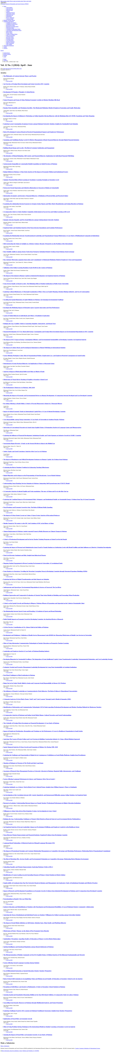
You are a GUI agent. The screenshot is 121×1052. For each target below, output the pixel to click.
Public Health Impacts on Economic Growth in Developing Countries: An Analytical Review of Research (33, 619)
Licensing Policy (10, 39)
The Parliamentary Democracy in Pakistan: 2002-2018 (19, 387)
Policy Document (10, 43)
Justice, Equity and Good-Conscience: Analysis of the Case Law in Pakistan (25, 451)
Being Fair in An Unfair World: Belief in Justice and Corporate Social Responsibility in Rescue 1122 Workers (34, 683)
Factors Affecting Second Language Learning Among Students (21, 963)
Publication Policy (10, 27)
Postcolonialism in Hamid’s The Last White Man (17, 899)
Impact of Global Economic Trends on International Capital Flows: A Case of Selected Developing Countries (34, 411)
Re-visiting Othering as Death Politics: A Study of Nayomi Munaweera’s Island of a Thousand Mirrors (32, 403)
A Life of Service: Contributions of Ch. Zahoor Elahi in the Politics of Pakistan (25, 627)
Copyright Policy (10, 40)
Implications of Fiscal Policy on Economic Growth (17, 1018)
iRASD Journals (7, 54)
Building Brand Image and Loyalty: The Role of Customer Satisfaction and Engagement (28, 148)
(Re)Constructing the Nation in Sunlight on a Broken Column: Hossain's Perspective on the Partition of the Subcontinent (38, 243)
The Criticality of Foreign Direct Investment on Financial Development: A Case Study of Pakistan (31, 723)
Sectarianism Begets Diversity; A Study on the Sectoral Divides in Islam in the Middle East (29, 443)
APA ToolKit (9, 44)
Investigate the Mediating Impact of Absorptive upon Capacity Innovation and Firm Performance (31, 307)
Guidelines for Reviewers (11, 24)
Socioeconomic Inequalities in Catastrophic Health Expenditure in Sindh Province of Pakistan (30, 164)
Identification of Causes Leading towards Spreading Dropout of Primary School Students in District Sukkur (34, 875)
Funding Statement (10, 41)
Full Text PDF (9, 81)
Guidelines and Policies (8, 21)
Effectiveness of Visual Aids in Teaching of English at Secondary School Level (25, 379)
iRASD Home (6, 53)
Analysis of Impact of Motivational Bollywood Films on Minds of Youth (23, 371)
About (4, 6)
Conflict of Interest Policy (12, 34)
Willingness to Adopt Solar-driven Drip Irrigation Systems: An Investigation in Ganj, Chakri (29, 811)
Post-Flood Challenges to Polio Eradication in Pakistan (19, 675)
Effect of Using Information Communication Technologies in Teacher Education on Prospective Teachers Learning (36, 643)
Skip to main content (5, 1)
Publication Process (10, 12)
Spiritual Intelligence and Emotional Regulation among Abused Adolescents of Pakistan (28, 947)
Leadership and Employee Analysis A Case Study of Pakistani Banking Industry (26, 651)
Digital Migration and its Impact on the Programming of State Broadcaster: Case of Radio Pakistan (32, 475)
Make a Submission (5, 1046)
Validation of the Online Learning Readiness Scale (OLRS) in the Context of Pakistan (27, 267)
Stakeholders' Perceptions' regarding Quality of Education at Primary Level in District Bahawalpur (32, 939)
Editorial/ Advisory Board (9, 20)
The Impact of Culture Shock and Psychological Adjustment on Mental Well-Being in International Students (34, 347)
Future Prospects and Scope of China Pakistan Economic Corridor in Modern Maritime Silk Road (31, 100)
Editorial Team (9, 10)
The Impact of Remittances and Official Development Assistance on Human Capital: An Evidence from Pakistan (35, 459)
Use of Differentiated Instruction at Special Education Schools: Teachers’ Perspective (27, 971)
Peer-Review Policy (10, 25)
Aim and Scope (9, 8)
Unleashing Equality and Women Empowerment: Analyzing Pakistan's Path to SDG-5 (28, 867)
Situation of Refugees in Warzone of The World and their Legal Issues (23, 763)
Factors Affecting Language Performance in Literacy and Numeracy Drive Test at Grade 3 (29, 779)
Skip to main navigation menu (16, 1)
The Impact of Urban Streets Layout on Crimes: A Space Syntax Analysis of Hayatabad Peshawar (31, 515)
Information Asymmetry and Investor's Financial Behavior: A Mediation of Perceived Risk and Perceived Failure (35, 196)
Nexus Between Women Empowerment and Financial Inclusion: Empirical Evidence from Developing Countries (35, 835)
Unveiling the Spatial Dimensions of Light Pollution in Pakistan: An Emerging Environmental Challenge (33, 299)
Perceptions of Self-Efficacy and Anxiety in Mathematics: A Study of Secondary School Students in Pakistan (34, 987)
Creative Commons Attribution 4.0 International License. (87, 1048)
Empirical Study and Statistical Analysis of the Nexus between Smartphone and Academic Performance (32, 227)
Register (5, 55)
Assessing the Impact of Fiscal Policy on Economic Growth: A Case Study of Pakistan (27, 1034)
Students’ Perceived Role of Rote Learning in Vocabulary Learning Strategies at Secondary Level (31, 180)
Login (4, 56)
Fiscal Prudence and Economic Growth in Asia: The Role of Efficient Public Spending (27, 507)
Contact (8, 11)
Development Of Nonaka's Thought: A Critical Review (19, 92)
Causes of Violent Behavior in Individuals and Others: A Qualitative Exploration (26, 315)
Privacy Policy (9, 33)
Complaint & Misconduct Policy (13, 29)
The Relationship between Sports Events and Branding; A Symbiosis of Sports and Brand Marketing (32, 611)
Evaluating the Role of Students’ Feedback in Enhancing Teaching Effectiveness (26, 467)
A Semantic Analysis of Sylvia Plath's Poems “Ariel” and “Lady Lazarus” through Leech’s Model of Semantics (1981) (37, 699)
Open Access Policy (10, 35)
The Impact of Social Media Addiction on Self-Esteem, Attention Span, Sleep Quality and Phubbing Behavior (34, 923)
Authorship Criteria (10, 14)
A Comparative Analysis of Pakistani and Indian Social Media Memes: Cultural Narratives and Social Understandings (37, 715)
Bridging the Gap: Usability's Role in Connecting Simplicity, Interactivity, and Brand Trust (29, 323)
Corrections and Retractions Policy (13, 30)
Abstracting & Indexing (8, 45)
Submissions (9, 16)
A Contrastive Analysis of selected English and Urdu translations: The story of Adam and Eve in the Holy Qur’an (35, 491)
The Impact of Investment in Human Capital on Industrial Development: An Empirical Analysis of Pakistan (34, 275)
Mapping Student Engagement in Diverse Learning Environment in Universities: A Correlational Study (33, 563)
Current (5, 46)
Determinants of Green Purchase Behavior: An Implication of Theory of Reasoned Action (28, 363)
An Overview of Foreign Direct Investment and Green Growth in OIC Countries (26, 84)
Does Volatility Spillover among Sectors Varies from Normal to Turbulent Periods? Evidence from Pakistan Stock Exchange (38, 251)
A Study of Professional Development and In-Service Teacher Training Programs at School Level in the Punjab (35, 539)
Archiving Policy (10, 36)
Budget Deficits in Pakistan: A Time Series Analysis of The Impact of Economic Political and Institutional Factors (35, 172)
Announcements (9, 19)
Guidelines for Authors (11, 22)
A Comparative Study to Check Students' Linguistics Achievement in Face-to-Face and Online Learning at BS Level (36, 211)
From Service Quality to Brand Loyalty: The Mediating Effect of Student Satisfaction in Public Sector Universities (36, 283)
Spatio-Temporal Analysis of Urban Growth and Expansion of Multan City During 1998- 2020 (30, 747)
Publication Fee (9, 15)
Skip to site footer (27, 1)
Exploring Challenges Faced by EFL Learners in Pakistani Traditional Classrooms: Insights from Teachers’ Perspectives (37, 1011)
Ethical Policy (9, 31)
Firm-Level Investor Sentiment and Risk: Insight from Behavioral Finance (24, 555)
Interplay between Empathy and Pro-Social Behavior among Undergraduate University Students (31, 220)
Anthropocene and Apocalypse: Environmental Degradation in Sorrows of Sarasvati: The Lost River (32, 587)
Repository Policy (10, 38)
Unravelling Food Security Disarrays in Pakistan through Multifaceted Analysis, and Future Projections (33, 1002)
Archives (5, 48)
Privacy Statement (10, 17)
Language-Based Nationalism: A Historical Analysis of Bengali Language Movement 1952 (29, 843)
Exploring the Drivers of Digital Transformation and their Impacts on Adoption (26, 579)
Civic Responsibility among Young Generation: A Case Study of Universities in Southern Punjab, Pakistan (33, 419)
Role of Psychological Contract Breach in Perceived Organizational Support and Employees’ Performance (33, 132)
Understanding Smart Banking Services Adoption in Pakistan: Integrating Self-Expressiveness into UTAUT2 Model (36, 483)
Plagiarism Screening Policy (12, 26)
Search (2, 50)
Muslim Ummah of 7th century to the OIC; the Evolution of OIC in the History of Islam (28, 523)
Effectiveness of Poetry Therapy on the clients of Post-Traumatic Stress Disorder (26, 931)
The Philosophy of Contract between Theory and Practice (19, 76)
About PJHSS (9, 7)
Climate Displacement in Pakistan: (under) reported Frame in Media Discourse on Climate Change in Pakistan (35, 531)
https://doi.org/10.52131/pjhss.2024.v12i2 (12, 68)
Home (4, 59)
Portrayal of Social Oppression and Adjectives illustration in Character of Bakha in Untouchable (31, 188)
